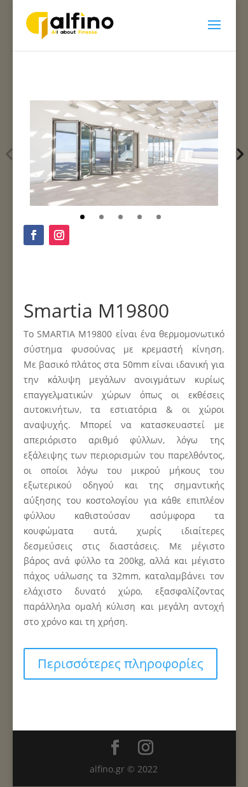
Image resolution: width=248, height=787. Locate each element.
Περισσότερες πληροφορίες (120, 663)
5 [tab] (158, 217)
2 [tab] (101, 217)
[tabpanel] (124, 153)
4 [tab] (139, 217)
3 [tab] (120, 217)
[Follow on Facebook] (34, 235)
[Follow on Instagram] (59, 235)
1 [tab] (82, 217)
